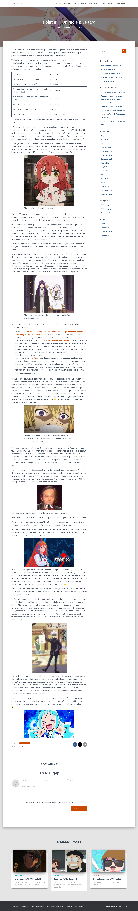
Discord (110, 3)
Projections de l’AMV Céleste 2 (111, 73)
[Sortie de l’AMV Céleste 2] (69, 861)
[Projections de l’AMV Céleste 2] (108, 861)
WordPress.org (106, 235)
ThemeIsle (123, 906)
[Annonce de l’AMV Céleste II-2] (29, 861)
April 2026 (104, 139)
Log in (103, 224)
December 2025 (106, 151)
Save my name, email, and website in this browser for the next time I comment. (50, 802)
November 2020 (106, 194)
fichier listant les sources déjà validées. (56, 340)
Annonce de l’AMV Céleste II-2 (111, 65)
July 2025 (104, 167)
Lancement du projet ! (119, 110)
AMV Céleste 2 (25, 743)
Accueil (58, 3)
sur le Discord (34, 358)
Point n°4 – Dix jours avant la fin (111, 77)
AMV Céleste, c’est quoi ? (97, 3)
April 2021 (104, 178)
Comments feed (106, 231)
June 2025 (104, 171)
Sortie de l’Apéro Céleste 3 (110, 81)
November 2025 (106, 155)
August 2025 (105, 163)
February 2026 (106, 147)
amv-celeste (19, 746)
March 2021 (105, 182)
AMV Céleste (105, 205)
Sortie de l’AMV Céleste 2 (109, 69)
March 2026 (105, 143)
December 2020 (106, 190)
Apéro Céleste (105, 213)
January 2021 (105, 186)
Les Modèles (120, 3)
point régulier (28, 746)
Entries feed (105, 228)
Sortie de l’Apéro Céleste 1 (116, 92)
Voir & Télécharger (80, 3)
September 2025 (106, 159)
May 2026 (104, 136)
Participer (67, 3)
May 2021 (104, 174)
